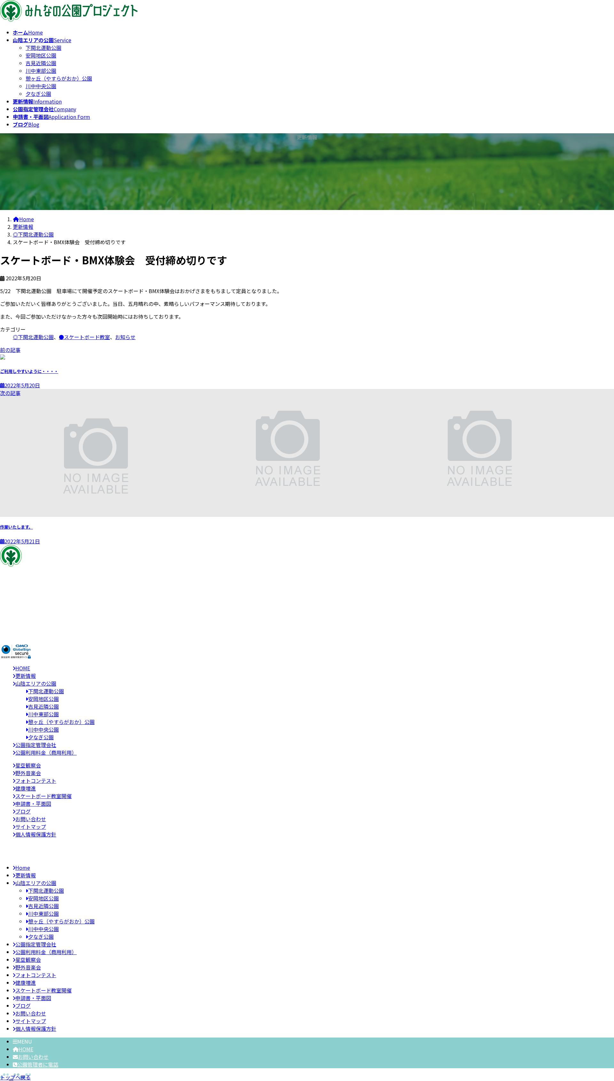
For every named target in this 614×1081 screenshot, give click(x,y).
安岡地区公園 (41, 55)
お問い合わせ (33, 1057)
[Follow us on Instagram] (16, 621)
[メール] (16, 613)
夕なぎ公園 (38, 93)
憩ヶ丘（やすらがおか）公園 (59, 78)
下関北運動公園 (43, 47)
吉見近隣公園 (41, 63)
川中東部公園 (41, 70)
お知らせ (125, 337)
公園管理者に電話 (37, 1064)
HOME (26, 1049)
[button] (307, 634)
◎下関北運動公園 (33, 337)
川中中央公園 (41, 86)
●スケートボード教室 (84, 337)
